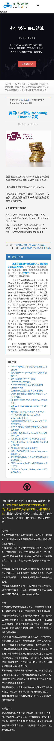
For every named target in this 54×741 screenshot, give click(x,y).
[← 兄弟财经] (15, 5)
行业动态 (25, 100)
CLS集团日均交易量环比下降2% (36, 248)
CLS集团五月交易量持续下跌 (24, 448)
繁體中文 (3, 12)
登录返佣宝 (27, 64)
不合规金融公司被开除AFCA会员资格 (28, 439)
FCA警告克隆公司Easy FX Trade (30, 245)
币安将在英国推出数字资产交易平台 (27, 412)
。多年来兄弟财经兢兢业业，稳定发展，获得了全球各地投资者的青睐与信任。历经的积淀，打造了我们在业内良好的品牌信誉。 (28, 270)
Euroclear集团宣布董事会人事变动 (27, 391)
